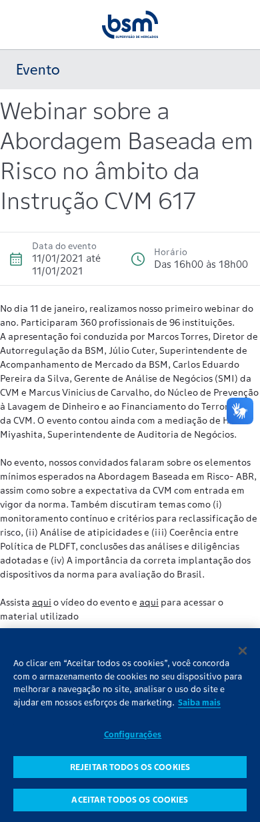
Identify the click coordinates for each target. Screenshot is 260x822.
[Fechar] (243, 651)
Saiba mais (199, 702)
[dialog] (130, 725)
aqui (41, 602)
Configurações (133, 734)
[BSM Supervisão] (130, 24)
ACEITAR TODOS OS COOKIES (129, 799)
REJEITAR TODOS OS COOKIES (130, 767)
